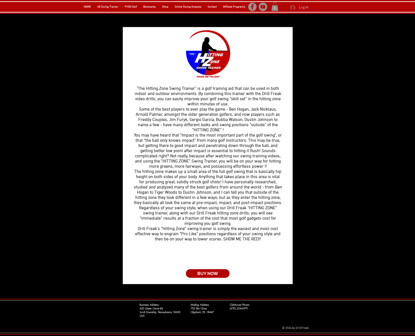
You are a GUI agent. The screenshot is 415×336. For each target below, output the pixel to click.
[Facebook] (252, 7)
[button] (274, 6)
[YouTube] (263, 7)
